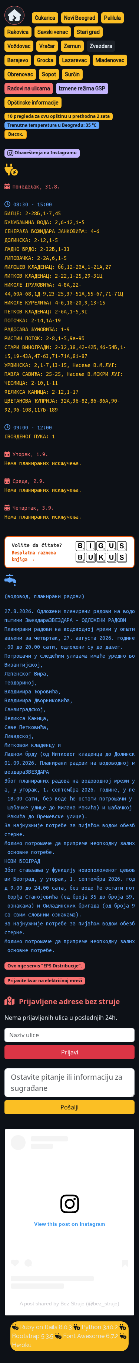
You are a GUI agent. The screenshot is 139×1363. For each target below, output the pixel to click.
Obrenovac (20, 74)
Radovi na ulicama (28, 88)
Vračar (47, 46)
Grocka (45, 60)
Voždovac (18, 46)
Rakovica (18, 32)
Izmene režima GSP (82, 88)
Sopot (49, 74)
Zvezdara (101, 46)
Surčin (72, 74)
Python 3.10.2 (99, 1327)
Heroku (22, 1344)
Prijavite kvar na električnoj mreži (44, 980)
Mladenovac (110, 60)
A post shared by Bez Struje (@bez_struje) (69, 1303)
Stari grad (88, 32)
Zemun (72, 46)
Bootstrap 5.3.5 (32, 1336)
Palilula (112, 18)
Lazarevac (74, 60)
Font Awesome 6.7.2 (90, 1336)
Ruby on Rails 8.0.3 (45, 1327)
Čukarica (45, 18)
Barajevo (17, 60)
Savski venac (52, 32)
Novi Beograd (79, 18)
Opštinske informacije (33, 103)
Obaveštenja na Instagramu (45, 153)
